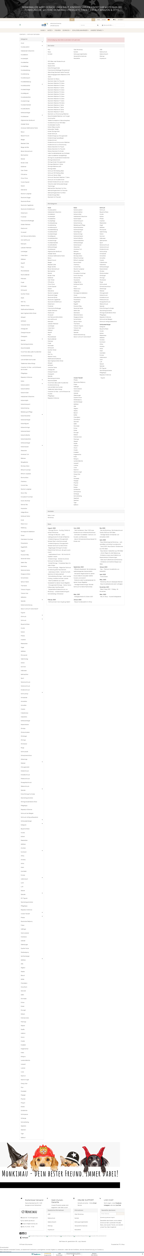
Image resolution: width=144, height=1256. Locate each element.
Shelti (49, 352)
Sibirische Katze (78, 315)
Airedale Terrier (52, 253)
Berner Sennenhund (53, 269)
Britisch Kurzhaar (78, 258)
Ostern (102, 234)
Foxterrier (50, 306)
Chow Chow (51, 284)
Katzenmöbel (77, 214)
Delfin (75, 424)
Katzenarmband (78, 236)
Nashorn (76, 470)
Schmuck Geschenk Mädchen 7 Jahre (58, 177)
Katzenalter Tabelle (53, 129)
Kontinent (102, 342)
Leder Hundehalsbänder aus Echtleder (59, 153)
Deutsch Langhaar (53, 293)
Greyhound (51, 313)
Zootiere (102, 340)
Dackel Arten (51, 66)
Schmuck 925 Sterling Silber (56, 171)
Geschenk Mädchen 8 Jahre (56, 109)
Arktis (101, 348)
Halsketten (103, 264)
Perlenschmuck (104, 299)
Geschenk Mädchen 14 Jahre (56, 94)
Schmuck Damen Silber (54, 175)
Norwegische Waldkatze (80, 293)
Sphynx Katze (78, 321)
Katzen (102, 216)
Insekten (102, 221)
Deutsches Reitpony (79, 382)
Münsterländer (52, 337)
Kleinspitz (50, 321)
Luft (101, 361)
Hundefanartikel (52, 232)
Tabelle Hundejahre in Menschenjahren (59, 120)
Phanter (76, 483)
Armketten (103, 256)
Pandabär (76, 478)
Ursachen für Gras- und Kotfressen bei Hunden (31, 368)
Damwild (76, 421)
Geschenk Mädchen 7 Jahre (56, 107)
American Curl (78, 249)
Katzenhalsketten (79, 240)
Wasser (102, 364)
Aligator (76, 408)
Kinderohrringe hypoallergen (56, 138)
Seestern (76, 500)
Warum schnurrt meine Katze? (82, 337)
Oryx (75, 476)
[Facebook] (21, 1234)
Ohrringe (102, 278)
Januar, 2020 (77, 599)
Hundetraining (52, 225)
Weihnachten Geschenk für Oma (57, 188)
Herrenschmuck (104, 247)
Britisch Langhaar (79, 260)
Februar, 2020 (52, 599)
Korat (75, 286)
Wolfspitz (50, 365)
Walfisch (76, 505)
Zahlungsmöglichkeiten (80, 54)
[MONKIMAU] (21, 24)
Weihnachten (103, 240)
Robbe (75, 487)
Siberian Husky (52, 356)
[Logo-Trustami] (48, 24)
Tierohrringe (51, 186)
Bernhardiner (51, 271)
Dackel (50, 288)
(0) (115, 19)
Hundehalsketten (53, 238)
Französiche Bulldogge (54, 308)
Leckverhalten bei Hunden (55, 387)
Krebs (75, 456)
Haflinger (76, 386)
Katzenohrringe (78, 234)
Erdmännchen (78, 437)
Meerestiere (103, 223)
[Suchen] (97, 25)
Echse (75, 428)
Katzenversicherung (79, 334)
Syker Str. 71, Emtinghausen (30, 1217)
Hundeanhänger (52, 234)
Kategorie (102, 326)
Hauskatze (77, 280)
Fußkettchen (103, 262)
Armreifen (102, 258)
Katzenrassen (78, 245)
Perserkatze (77, 299)
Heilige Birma (77, 282)
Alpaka (76, 410)
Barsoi (49, 258)
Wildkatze (76, 330)
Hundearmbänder (53, 242)
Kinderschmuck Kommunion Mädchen (59, 142)
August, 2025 (52, 528)
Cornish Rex (77, 267)
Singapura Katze (78, 317)
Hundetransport (52, 227)
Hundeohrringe (52, 240)
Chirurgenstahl (104, 293)
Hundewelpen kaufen (54, 125)
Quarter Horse (78, 397)
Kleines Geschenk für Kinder (56, 151)
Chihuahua (51, 282)
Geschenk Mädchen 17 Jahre (56, 101)
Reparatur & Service (53, 398)
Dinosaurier (103, 229)
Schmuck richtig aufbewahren (108, 321)
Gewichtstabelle (52, 380)
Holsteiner (77, 391)
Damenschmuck (104, 245)
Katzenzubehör (78, 210)
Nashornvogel (78, 472)
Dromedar (76, 426)
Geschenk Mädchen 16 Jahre (56, 98)
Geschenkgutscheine (54, 378)
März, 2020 (103, 594)
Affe (75, 406)
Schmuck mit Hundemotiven (56, 179)
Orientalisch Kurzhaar (80, 297)
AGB (101, 49)
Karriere (76, 52)
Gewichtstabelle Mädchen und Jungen (59, 116)
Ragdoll (76, 304)
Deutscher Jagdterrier (54, 299)
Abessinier (77, 247)
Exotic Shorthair (78, 275)
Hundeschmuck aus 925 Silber (56, 123)
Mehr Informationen (5, 1252)
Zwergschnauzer (52, 372)
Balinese (76, 251)
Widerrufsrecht (104, 54)
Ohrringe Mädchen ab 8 (54, 166)
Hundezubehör (52, 210)
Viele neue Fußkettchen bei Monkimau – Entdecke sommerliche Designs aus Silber (111, 562)
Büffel (75, 415)
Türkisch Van (77, 328)
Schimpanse (77, 491)
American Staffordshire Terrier (56, 256)
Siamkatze (77, 313)
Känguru (76, 459)
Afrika (101, 344)
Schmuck (66, 30)
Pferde (102, 218)
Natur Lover (51, 515)
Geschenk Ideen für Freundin (56, 81)
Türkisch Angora (78, 326)
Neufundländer (52, 339)
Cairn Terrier (51, 280)
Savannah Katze (78, 308)
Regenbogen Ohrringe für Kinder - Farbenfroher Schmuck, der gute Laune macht (59, 550)
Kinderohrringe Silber (54, 195)
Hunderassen (51, 249)
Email (94, 1203)
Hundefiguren (52, 236)
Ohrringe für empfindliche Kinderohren (59, 158)
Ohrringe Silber (52, 168)
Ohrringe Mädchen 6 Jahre (55, 164)
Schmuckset (103, 284)
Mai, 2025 (102, 528)
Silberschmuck (104, 304)
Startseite (23, 34)
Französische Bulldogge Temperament (59, 70)
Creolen (102, 260)
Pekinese (50, 341)
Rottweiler (51, 345)
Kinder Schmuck (52, 133)
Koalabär (76, 452)
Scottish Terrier (52, 350)
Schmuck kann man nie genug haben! (59, 602)
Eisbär (75, 430)
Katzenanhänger (78, 229)
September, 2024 (79, 567)
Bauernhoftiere (104, 212)
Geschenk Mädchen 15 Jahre (56, 96)
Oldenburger (77, 395)
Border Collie (51, 275)
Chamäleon (77, 417)
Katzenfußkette (78, 238)
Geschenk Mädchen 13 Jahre (56, 92)
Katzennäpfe (77, 218)
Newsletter (77, 58)
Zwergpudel (51, 369)
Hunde (102, 214)
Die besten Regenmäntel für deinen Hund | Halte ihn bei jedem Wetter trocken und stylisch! (84, 576)
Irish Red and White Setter (55, 317)
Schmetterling (78, 496)
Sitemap (102, 56)
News (98, 19)
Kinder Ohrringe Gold (53, 131)
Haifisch (76, 445)
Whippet (50, 363)
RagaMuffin (77, 302)
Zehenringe (103, 288)
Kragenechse (77, 454)
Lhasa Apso (51, 328)
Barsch (76, 413)
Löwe (75, 467)
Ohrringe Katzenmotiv (54, 160)
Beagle (50, 262)
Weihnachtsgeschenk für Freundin (57, 190)
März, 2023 (103, 579)
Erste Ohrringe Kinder (54, 68)
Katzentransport (78, 221)
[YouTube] (23, 1234)
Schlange (76, 494)
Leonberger (51, 326)
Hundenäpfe (51, 216)
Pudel (49, 343)
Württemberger (78, 402)
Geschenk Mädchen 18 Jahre (56, 103)
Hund (42, 30)
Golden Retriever (52, 310)
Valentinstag (103, 232)
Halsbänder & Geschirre (54, 212)
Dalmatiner (51, 291)
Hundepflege (51, 221)
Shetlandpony (78, 400)
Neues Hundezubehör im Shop (83, 602)
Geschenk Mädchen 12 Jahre (56, 90)
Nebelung (76, 291)
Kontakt (104, 19)
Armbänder (103, 253)
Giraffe (75, 443)
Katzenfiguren (78, 232)
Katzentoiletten (78, 212)
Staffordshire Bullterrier (54, 358)
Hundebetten (51, 218)
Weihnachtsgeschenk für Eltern (57, 193)
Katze (50, 30)
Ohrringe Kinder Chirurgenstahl (56, 162)
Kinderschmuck (52, 140)
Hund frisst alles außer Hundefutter (58, 383)
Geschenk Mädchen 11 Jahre (56, 87)
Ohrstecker (103, 280)
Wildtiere (102, 227)
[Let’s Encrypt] (44, 24)
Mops (49, 334)
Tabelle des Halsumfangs (55, 389)
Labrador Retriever (53, 323)
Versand (83, 1241)
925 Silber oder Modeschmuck (56, 61)
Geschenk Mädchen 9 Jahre (56, 112)
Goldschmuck (104, 295)
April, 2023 (103, 574)
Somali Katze (77, 319)
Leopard (76, 463)
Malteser (50, 330)
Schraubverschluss (105, 286)
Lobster (76, 465)
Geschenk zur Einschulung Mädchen (58, 114)
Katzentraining (78, 223)
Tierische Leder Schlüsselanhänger (58, 184)
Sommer (102, 236)
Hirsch (75, 448)
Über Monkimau (78, 49)
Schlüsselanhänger (80, 30)
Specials (50, 376)
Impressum (103, 58)
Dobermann (51, 304)
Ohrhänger (103, 275)
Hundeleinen (51, 214)
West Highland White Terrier (55, 361)
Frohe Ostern (104, 576)
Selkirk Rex (77, 310)
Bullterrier (50, 278)
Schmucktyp (103, 251)
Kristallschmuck (104, 297)
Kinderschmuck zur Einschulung (57, 144)
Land (101, 359)
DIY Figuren (103, 368)
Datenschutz (103, 52)
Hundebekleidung (53, 229)
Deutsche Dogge (52, 295)
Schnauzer (51, 348)
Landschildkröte (78, 461)
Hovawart (50, 315)
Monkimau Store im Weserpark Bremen (111, 582)
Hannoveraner (78, 389)
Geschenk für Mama (53, 79)
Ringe (101, 282)
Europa (102, 355)
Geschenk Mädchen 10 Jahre (56, 83)
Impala (76, 450)
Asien (101, 351)
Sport (101, 242)
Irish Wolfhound (52, 319)
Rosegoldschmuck (105, 302)
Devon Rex (77, 271)
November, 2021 (104, 587)
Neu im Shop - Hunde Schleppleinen (110, 596)
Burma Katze (77, 262)
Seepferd (76, 498)
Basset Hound (52, 260)
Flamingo (76, 439)
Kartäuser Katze (78, 284)
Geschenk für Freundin (54, 197)
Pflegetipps (51, 396)
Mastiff (50, 332)
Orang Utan (77, 474)
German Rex (77, 278)
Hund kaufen (51, 118)
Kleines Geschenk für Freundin (56, 149)
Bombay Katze (78, 256)
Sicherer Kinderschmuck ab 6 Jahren (58, 182)
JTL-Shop (121, 1244)
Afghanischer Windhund (55, 251)
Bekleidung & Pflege (79, 225)
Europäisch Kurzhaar (80, 273)
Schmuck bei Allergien (106, 319)
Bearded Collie (52, 264)
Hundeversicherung (53, 385)
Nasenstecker (104, 269)
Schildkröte (77, 489)
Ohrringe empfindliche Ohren (108, 313)
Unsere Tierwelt (96, 30)
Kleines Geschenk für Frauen (56, 147)
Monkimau (51, 517)
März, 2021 (77, 594)
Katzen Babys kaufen (54, 127)
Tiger (75, 502)
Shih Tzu (50, 354)
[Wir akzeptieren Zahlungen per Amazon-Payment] (38, 1236)
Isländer (76, 393)
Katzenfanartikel (78, 227)
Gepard (76, 441)
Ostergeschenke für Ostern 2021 (83, 596)
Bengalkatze (77, 253)
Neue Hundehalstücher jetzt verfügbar (111, 584)
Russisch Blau (78, 306)
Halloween (103, 238)
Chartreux (76, 264)
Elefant (76, 435)
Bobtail (50, 273)
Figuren (58, 30)
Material (102, 291)
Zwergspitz (51, 374)
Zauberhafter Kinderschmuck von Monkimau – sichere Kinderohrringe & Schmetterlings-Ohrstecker (58, 592)
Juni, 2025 (77, 528)
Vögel (101, 225)
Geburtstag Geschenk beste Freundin (58, 72)
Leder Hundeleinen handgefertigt (57, 155)
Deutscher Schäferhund (54, 302)
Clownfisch (77, 419)
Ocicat (75, 295)
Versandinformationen (80, 56)
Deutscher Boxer (52, 297)
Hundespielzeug (52, 223)
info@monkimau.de (31, 1223)
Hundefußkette (52, 245)
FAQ (93, 19)
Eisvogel (76, 432)
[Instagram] (25, 1234)
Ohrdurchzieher (104, 273)
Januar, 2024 (103, 567)
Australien (102, 353)
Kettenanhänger (52, 247)
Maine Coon (77, 288)
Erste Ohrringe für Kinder (107, 308)
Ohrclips (102, 271)
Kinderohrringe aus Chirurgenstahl (57, 136)
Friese (75, 384)
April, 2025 (103, 540)
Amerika (102, 346)
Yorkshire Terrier (52, 367)
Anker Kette (51, 63)
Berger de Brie (52, 267)
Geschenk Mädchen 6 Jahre (56, 105)
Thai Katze (77, 323)
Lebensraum (103, 357)
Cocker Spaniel (52, 286)
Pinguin (76, 485)
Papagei (76, 480)
